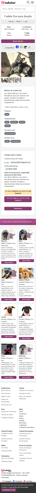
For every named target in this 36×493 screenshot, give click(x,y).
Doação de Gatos (7, 414)
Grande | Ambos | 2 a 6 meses (26, 289)
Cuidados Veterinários (26, 427)
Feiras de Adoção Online (25, 454)
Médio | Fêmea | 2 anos (26, 366)
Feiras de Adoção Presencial (25, 449)
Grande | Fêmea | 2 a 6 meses (8, 326)
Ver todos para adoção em (18, 192)
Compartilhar (9, 48)
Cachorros (22, 414)
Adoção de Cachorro (26, 390)
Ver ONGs (4, 448)
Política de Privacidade (5, 401)
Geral (21, 411)
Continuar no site (8, 490)
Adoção (21, 420)
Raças (21, 418)
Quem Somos (5, 390)
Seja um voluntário (7, 458)
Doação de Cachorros (8, 411)
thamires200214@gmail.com (20, 162)
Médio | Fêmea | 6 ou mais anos (8, 251)
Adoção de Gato (24, 393)
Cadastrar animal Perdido (7, 434)
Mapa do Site (5, 396)
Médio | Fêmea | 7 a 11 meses (26, 250)
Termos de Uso (6, 405)
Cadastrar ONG (6, 451)
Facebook (18, 481)
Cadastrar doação (7, 417)
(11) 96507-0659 (11, 169)
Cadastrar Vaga (6, 461)
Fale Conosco (6, 393)
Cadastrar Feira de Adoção (25, 459)
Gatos (21, 416)
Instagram (8, 481)
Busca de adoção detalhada (25, 398)
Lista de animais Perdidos (6, 440)
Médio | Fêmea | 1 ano (8, 289)
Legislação (23, 425)
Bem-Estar (22, 423)
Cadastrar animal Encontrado (25, 434)
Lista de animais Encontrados (24, 440)
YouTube (29, 481)
